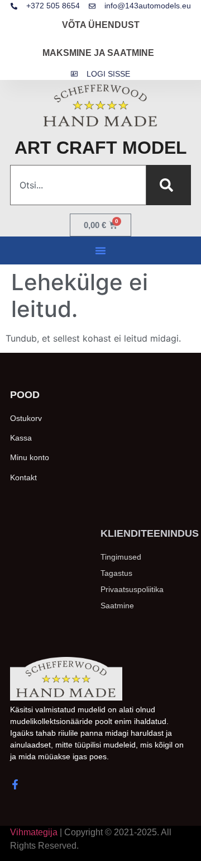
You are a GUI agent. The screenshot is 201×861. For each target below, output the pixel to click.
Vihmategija (34, 832)
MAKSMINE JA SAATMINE (98, 53)
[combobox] (78, 185)
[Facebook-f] (15, 784)
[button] (100, 250)
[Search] (168, 185)
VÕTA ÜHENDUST (101, 25)
